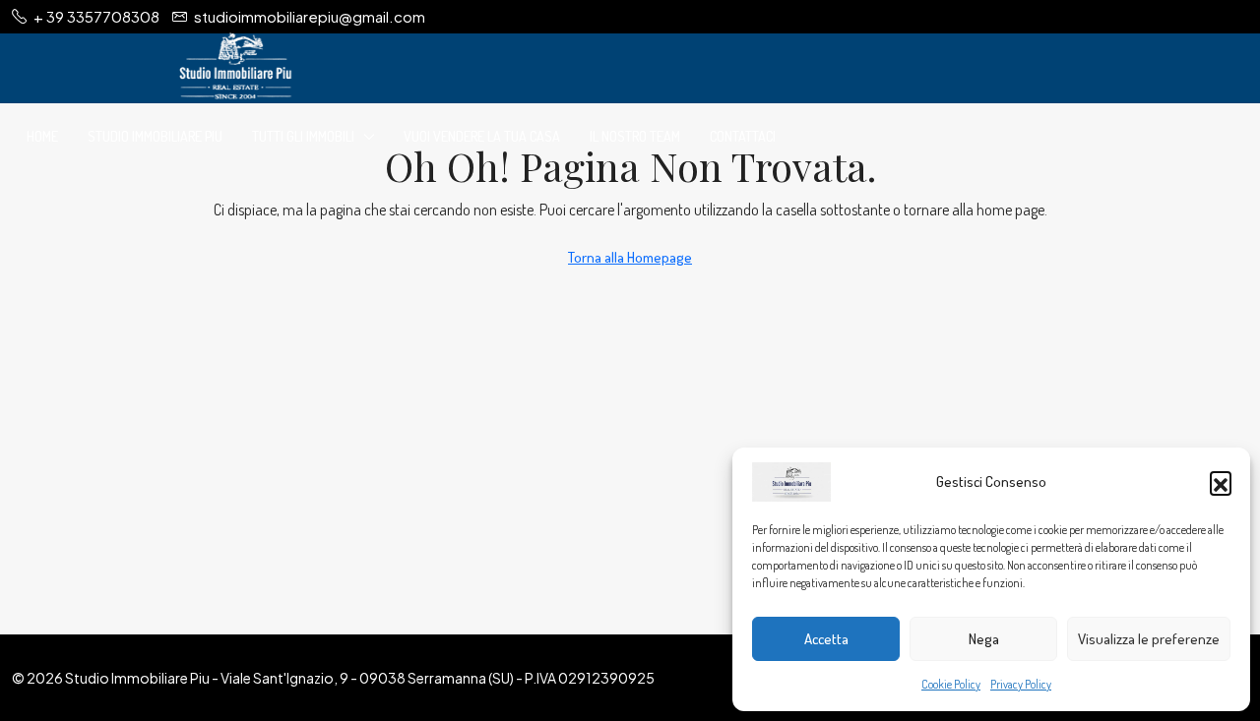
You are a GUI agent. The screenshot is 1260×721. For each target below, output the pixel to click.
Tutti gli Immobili (303, 136)
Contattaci (743, 136)
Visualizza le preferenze (1149, 639)
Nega (984, 639)
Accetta (826, 639)
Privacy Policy (1020, 684)
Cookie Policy (950, 684)
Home (42, 136)
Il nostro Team (635, 136)
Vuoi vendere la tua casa (482, 136)
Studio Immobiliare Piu (155, 136)
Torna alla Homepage (630, 257)
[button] (1220, 482)
